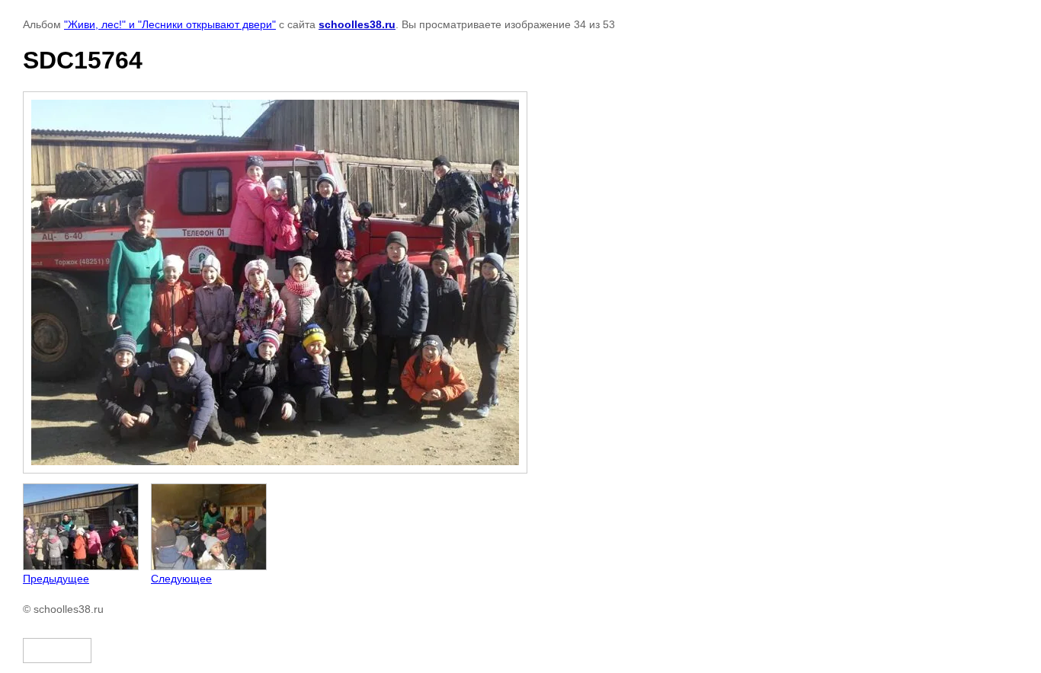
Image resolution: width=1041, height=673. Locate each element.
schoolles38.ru (357, 24)
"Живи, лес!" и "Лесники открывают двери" (170, 24)
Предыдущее (56, 579)
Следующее (181, 579)
